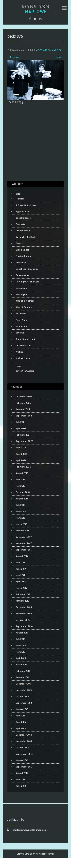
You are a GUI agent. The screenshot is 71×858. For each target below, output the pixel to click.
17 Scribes (20, 198)
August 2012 (22, 773)
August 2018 (22, 498)
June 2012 (21, 785)
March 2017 (21, 588)
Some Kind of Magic (26, 339)
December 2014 (24, 734)
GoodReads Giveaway (27, 268)
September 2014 (24, 753)
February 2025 (23, 402)
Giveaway (21, 262)
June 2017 (21, 568)
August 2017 (22, 556)
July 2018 (20, 505)
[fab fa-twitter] (35, 19)
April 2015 (21, 728)
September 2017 (24, 549)
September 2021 (24, 415)
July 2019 (20, 479)
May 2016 (20, 651)
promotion (21, 326)
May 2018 (20, 517)
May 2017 (20, 575)
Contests (20, 224)
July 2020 (21, 447)
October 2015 (22, 696)
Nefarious (21, 313)
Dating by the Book (26, 236)
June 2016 (21, 645)
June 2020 (21, 453)
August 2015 (22, 709)
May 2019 (20, 485)
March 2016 (21, 664)
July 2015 (20, 715)
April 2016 (21, 658)
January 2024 (23, 409)
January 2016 (22, 677)
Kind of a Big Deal (25, 300)
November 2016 (24, 613)
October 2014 (23, 747)
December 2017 (24, 536)
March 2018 (21, 524)
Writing (19, 351)
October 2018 (23, 492)
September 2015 (24, 702)
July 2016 (20, 639)
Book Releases (23, 217)
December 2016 (24, 607)
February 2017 (23, 594)
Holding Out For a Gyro (27, 281)
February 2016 (23, 670)
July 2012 (20, 779)
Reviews (20, 332)
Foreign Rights (23, 256)
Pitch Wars (21, 319)
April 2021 (21, 428)
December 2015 (24, 683)
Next (60, 56)
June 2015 (21, 722)
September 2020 (24, 441)
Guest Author (22, 275)
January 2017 (22, 600)
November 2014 (24, 741)
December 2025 (24, 396)
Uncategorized (23, 345)
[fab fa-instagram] (40, 19)
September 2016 (24, 626)
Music (18, 365)
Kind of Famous (24, 307)
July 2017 (20, 562)
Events (19, 243)
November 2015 (24, 690)
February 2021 (23, 434)
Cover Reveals (23, 230)
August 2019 (22, 473)
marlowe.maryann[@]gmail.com (30, 829)
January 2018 (22, 530)
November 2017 (24, 543)
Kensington (22, 294)
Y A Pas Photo (23, 358)
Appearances (22, 211)
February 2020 (23, 466)
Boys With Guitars (25, 370)
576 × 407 (43, 50)
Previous (13, 56)
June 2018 (21, 511)
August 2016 (22, 632)
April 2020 (21, 460)
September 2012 (24, 766)
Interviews (21, 288)
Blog (18, 193)
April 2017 (21, 581)
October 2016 (23, 619)
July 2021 (20, 422)
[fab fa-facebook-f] (30, 19)
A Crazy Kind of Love (26, 205)
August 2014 (22, 760)
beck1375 (56, 50)
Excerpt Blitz (22, 249)
